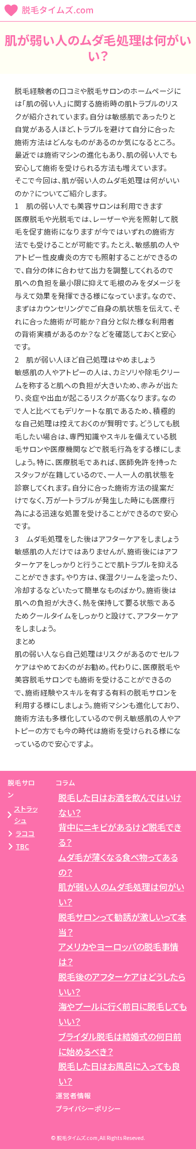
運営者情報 (73, 1095)
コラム (65, 782)
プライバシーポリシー (88, 1108)
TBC (22, 846)
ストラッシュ (26, 814)
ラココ (25, 833)
